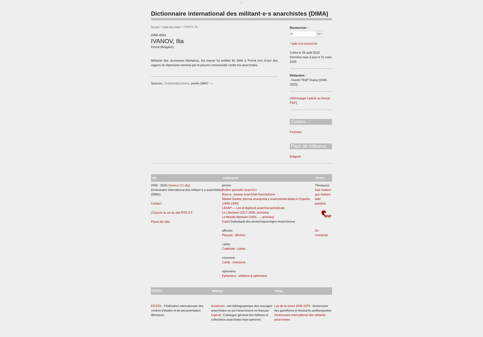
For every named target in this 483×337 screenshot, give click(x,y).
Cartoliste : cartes (233, 248)
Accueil (155, 26)
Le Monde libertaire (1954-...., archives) (248, 217)
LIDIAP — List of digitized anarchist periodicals (253, 208)
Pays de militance (308, 146)
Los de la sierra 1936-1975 (292, 306)
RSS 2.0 (186, 212)
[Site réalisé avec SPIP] (326, 214)
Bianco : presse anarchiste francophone (248, 194)
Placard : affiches (233, 235)
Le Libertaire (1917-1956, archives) (245, 212)
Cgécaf (216, 315)
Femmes (295, 132)
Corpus (297, 121)
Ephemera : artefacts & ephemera (244, 275)
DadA (226, 221)
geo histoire (323, 194)
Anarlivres (218, 306)
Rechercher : (299, 27)
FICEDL (156, 306)
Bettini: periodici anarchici (239, 189)
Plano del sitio (160, 221)
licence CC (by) (179, 185)
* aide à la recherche (303, 43)
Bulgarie (295, 156)
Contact (156, 203)
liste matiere (323, 189)
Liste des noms (171, 26)
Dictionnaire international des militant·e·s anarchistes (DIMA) (239, 13)
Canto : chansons (233, 262)
